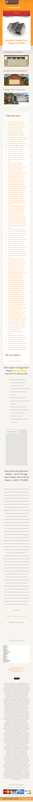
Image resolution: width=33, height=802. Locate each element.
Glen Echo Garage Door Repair (16, 182)
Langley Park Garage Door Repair (17, 135)
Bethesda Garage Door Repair (16, 235)
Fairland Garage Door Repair (15, 141)
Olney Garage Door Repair (15, 130)
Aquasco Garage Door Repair (15, 122)
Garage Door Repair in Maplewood (16, 670)
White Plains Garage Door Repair (16, 188)
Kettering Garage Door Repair (15, 335)
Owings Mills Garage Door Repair (16, 200)
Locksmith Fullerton (16, 671)
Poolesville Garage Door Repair (16, 210)
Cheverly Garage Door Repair (15, 196)
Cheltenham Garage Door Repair (16, 296)
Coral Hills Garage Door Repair (16, 192)
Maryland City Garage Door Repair (17, 167)
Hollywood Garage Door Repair (16, 124)
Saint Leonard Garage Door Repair (17, 143)
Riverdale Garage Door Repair (16, 302)
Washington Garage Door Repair (16, 322)
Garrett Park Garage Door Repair (16, 222)
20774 (25, 616)
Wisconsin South (21, 787)
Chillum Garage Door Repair (15, 128)
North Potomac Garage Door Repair (17, 337)
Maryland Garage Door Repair (10, 799)
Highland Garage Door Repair (15, 149)
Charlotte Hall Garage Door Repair (17, 294)
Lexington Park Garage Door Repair (17, 173)
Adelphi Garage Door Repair (15, 214)
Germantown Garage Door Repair (17, 231)
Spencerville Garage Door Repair (16, 224)
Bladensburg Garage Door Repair (17, 216)
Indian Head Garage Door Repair (16, 180)
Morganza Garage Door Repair (16, 271)
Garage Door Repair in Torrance (16, 669)
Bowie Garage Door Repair (15, 171)
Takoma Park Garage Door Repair (17, 239)
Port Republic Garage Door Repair (17, 304)
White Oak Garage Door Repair (16, 345)
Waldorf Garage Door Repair (15, 157)
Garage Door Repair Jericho (16, 667)
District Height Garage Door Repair (17, 263)
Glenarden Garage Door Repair (16, 267)
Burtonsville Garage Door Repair (16, 198)
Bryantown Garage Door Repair (16, 282)
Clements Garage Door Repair (16, 208)
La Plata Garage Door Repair (15, 131)
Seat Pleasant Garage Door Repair (17, 126)
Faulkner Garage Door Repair (15, 163)
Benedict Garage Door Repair (15, 276)
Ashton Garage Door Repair (15, 306)
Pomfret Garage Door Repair (15, 275)
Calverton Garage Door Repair (16, 229)
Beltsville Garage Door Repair (15, 133)
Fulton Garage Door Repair (15, 165)
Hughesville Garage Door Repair (16, 286)
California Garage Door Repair (16, 175)
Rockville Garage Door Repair (15, 169)
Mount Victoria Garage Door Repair (17, 247)
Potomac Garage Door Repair (15, 184)
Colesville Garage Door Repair (16, 259)
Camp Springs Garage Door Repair (17, 320)
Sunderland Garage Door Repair (16, 314)
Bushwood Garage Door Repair (16, 241)
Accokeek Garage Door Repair (16, 147)
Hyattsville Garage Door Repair (16, 265)
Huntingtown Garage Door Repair (16, 327)
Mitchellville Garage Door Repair (16, 298)
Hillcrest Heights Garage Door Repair (17, 139)
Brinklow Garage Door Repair (15, 278)
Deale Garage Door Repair (15, 329)
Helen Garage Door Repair (15, 290)
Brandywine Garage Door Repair (16, 177)
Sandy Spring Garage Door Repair (17, 206)
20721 (18, 616)
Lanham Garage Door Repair (15, 269)
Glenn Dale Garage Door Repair (16, 324)
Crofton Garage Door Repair (15, 178)
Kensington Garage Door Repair (16, 288)
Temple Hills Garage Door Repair (16, 261)
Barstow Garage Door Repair (15, 237)
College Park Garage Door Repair (16, 339)
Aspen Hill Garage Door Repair (16, 292)
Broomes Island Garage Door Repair (17, 253)
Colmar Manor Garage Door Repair (17, 190)
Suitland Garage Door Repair (15, 245)
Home (16, 12)
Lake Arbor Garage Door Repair (16, 251)
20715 (21, 616)
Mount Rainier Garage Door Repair (17, 308)
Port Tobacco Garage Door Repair (17, 212)
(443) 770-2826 (13, 2)
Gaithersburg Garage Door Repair (17, 349)
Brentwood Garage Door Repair (16, 312)
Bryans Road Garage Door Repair (17, 153)
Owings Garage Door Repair (15, 151)
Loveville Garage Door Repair (15, 280)
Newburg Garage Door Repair (15, 300)
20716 (10, 616)
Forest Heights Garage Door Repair (17, 318)
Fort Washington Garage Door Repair (17, 137)
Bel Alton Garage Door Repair (15, 155)
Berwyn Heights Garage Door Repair (17, 186)
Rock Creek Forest (12, 787)
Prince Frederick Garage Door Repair (17, 343)
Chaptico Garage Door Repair (15, 194)
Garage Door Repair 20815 (15, 361)
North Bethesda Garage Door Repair (17, 347)
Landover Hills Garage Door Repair (17, 218)
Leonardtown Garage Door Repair (17, 220)
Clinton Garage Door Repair (15, 316)
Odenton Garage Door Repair (15, 243)
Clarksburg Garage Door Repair (16, 249)
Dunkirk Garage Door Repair (15, 341)
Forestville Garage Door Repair (16, 284)
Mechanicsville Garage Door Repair (17, 233)
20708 (7, 616)
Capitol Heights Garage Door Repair (17, 273)
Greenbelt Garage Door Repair (16, 145)
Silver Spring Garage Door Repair (16, 325)
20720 (14, 616)
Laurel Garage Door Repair (15, 310)
